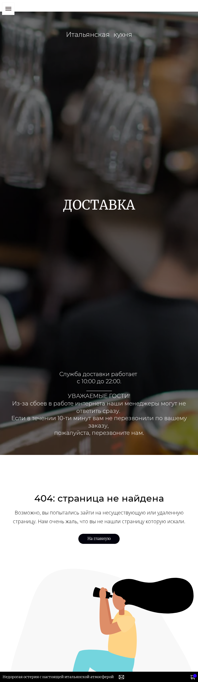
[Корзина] (193, 677)
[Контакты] (121, 677)
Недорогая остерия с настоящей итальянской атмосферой (58, 677)
